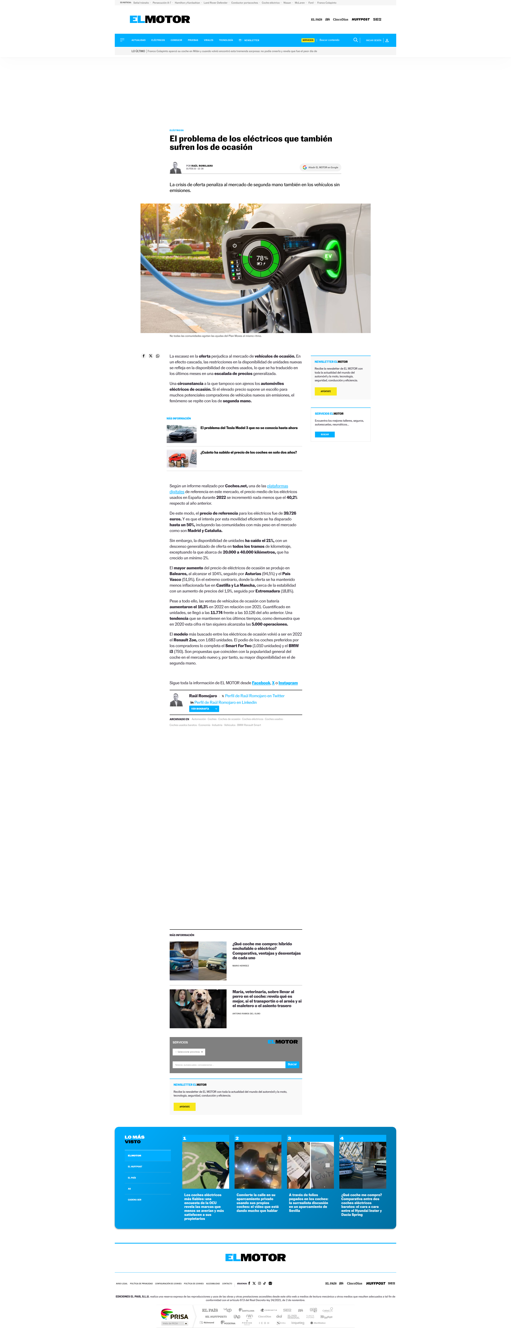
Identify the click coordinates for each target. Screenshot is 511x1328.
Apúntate (185, 1107)
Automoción (199, 719)
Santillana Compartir (269, 1310)
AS (129, 1188)
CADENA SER (134, 1199)
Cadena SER (286, 1310)
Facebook (261, 682)
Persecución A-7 (162, 2)
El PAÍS (209, 1310)
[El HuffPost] (361, 20)
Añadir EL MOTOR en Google (323, 167)
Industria (217, 725)
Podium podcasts (247, 1322)
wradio (249, 1316)
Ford (311, 2)
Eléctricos (158, 40)
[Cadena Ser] (377, 20)
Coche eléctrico (271, 2)
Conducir (176, 40)
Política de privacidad (141, 1284)
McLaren (300, 2)
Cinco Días (264, 1316)
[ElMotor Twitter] (254, 1284)
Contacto (227, 1284)
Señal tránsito (141, 2)
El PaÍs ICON (264, 1322)
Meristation (317, 1322)
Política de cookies (194, 1284)
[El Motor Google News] (270, 1284)
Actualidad (139, 40)
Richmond (207, 1322)
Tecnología (226, 40)
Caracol (327, 1310)
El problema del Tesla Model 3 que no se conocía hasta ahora (249, 428)
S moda (280, 1322)
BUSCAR (325, 434)
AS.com (298, 1310)
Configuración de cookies (168, 1284)
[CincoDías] (340, 20)
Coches (212, 719)
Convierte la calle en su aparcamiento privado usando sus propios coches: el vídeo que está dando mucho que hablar (258, 1203)
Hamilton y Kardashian (188, 2)
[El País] (316, 20)
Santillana (248, 1310)
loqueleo (298, 1322)
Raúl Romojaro (202, 165)
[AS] (327, 20)
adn (311, 1310)
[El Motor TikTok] (264, 1283)
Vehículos (230, 725)
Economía (204, 725)
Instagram (288, 682)
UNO (237, 1316)
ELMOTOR (134, 1155)
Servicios (308, 40)
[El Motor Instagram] (259, 1283)
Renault (248, 725)
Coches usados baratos (183, 725)
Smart (257, 725)
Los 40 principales (229, 1310)
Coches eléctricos (252, 719)
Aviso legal (122, 1284)
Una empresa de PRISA (174, 1313)
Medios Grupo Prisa (174, 1323)
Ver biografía (200, 708)
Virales (208, 40)
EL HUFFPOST (135, 1166)
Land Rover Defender (216, 2)
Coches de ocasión (229, 719)
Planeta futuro (309, 1316)
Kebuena (323, 1316)
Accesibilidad (213, 1284)
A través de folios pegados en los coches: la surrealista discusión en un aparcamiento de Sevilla (308, 1203)
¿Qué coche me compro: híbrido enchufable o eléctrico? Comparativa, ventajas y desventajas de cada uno (267, 950)
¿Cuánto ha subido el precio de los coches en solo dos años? (249, 452)
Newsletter (251, 40)
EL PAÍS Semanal (293, 1316)
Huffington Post (215, 1316)
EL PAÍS (132, 1177)
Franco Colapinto (326, 2)
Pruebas (193, 40)
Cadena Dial (279, 1316)
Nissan (287, 2)
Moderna (227, 1322)
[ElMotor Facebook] (249, 1284)
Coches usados (274, 719)
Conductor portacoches (245, 2)
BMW (240, 725)
